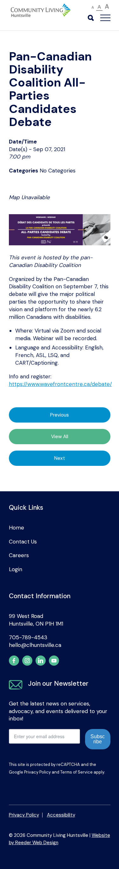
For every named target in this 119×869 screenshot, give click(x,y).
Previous (59, 415)
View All (59, 436)
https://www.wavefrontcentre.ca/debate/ (60, 384)
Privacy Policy (37, 772)
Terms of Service (76, 772)
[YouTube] (54, 660)
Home (16, 527)
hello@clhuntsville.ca (35, 644)
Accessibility (61, 815)
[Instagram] (27, 660)
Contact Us (23, 541)
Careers (19, 555)
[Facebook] (14, 660)
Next (59, 458)
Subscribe (97, 739)
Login (15, 569)
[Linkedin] (41, 660)
